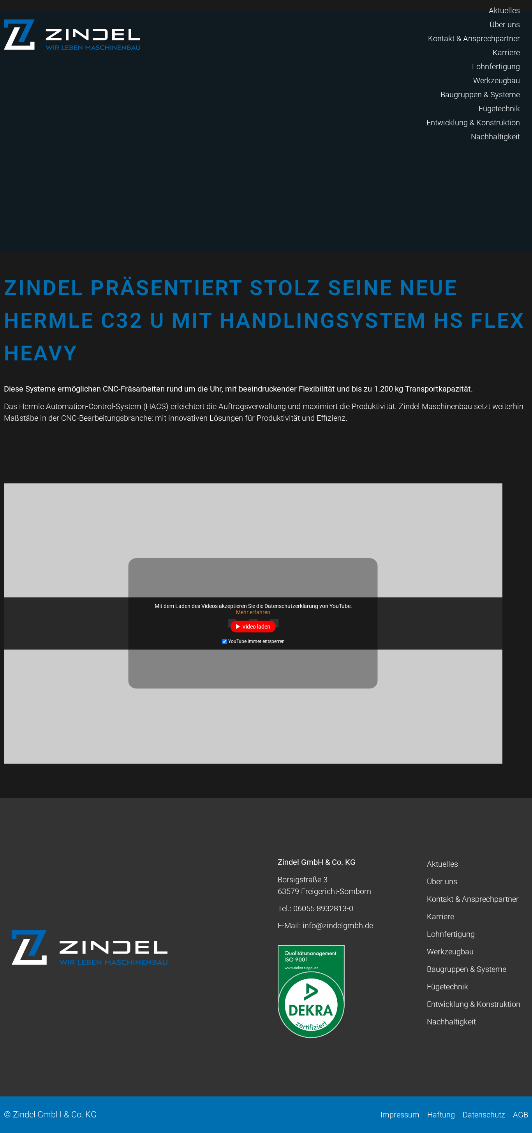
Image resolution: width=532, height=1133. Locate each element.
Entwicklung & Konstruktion (473, 122)
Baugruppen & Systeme (480, 94)
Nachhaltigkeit (495, 136)
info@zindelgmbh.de (338, 925)
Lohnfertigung (496, 66)
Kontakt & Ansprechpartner (474, 38)
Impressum (400, 1114)
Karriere (506, 52)
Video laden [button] (256, 627)
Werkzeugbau (496, 80)
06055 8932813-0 (323, 908)
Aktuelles (504, 10)
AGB (520, 1114)
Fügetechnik (499, 108)
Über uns (505, 24)
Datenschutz (484, 1114)
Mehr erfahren (253, 612)
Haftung (441, 1114)
